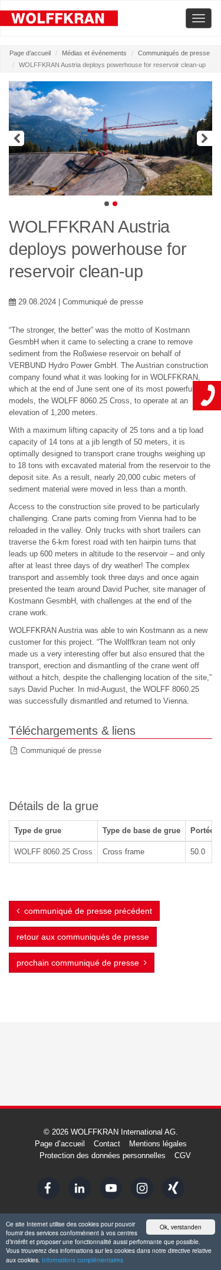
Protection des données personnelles (102, 1155)
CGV (182, 1155)
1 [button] (106, 203)
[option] (110, 138)
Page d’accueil (30, 53)
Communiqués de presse (174, 53)
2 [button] (115, 203)
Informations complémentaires (82, 1259)
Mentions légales (158, 1143)
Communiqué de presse (61, 750)
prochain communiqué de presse (80, 962)
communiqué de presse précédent (85, 911)
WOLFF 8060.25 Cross (53, 851)
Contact (107, 1143)
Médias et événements (94, 53)
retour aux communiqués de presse (83, 936)
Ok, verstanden (181, 1226)
